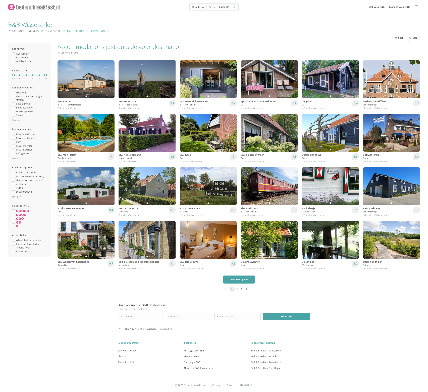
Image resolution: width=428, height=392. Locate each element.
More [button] (15, 120)
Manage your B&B (194, 350)
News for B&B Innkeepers (198, 368)
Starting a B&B (192, 362)
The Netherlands (96, 31)
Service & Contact (127, 350)
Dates (211, 7)
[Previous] (62, 79)
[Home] (119, 329)
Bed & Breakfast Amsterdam (266, 350)
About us (123, 356)
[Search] (234, 7)
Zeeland (78, 31)
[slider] (13, 75)
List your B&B (191, 356)
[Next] (110, 79)
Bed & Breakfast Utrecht (264, 356)
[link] (35, 7)
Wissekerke (198, 7)
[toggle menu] (416, 7)
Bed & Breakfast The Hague (266, 368)
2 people (224, 7)
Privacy (216, 385)
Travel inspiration (127, 362)
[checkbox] (13, 53)
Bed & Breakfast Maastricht (266, 362)
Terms (230, 385)
